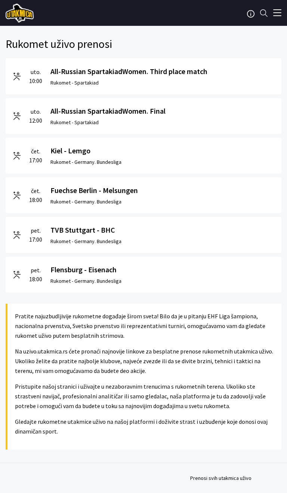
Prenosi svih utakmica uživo (220, 478)
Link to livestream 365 (21, 13)
